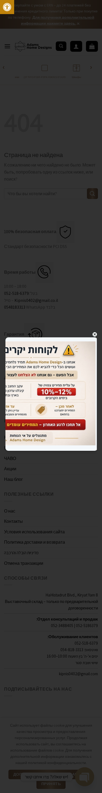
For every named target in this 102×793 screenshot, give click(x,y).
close (94, 334)
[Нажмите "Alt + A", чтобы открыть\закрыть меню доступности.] (7, 7)
